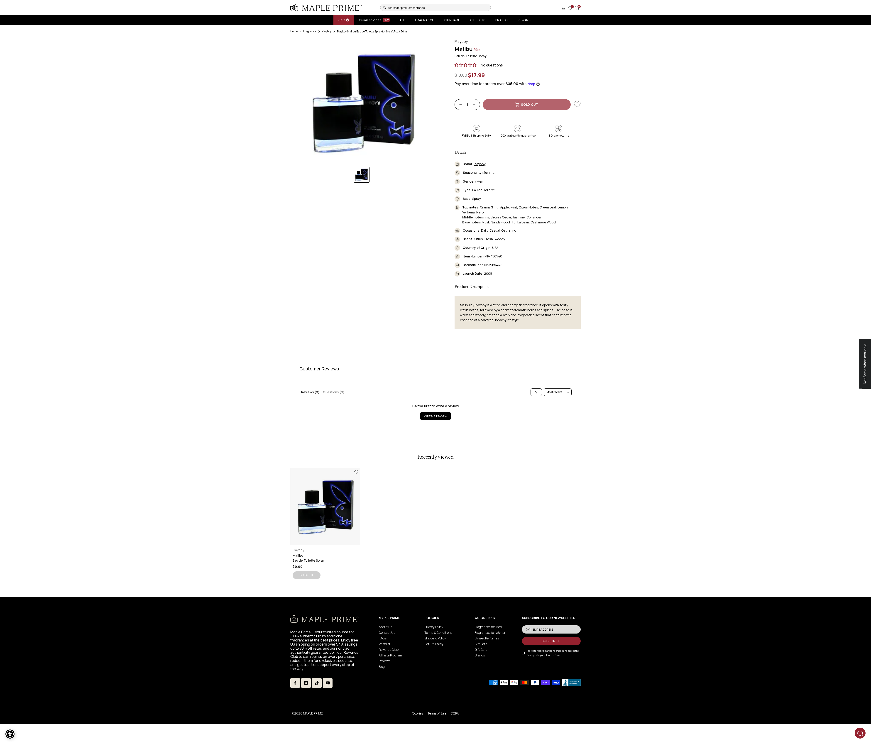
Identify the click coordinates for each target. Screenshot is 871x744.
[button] (466, 64)
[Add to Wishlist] (577, 104)
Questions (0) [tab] (333, 392)
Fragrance (309, 31)
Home (294, 31)
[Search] (384, 7)
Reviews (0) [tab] (310, 392)
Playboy (326, 31)
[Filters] (536, 392)
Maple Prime (313, 713)
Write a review (435, 416)
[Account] (563, 8)
